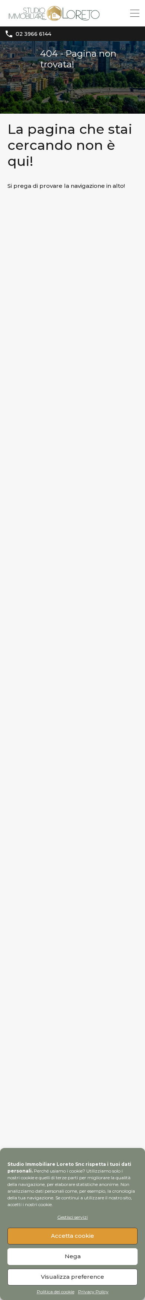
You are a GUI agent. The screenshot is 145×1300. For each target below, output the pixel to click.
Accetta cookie (72, 1235)
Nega (73, 1256)
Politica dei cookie (55, 1291)
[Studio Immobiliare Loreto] (53, 17)
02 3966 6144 (33, 34)
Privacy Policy (93, 1291)
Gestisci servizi (72, 1217)
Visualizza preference (72, 1276)
